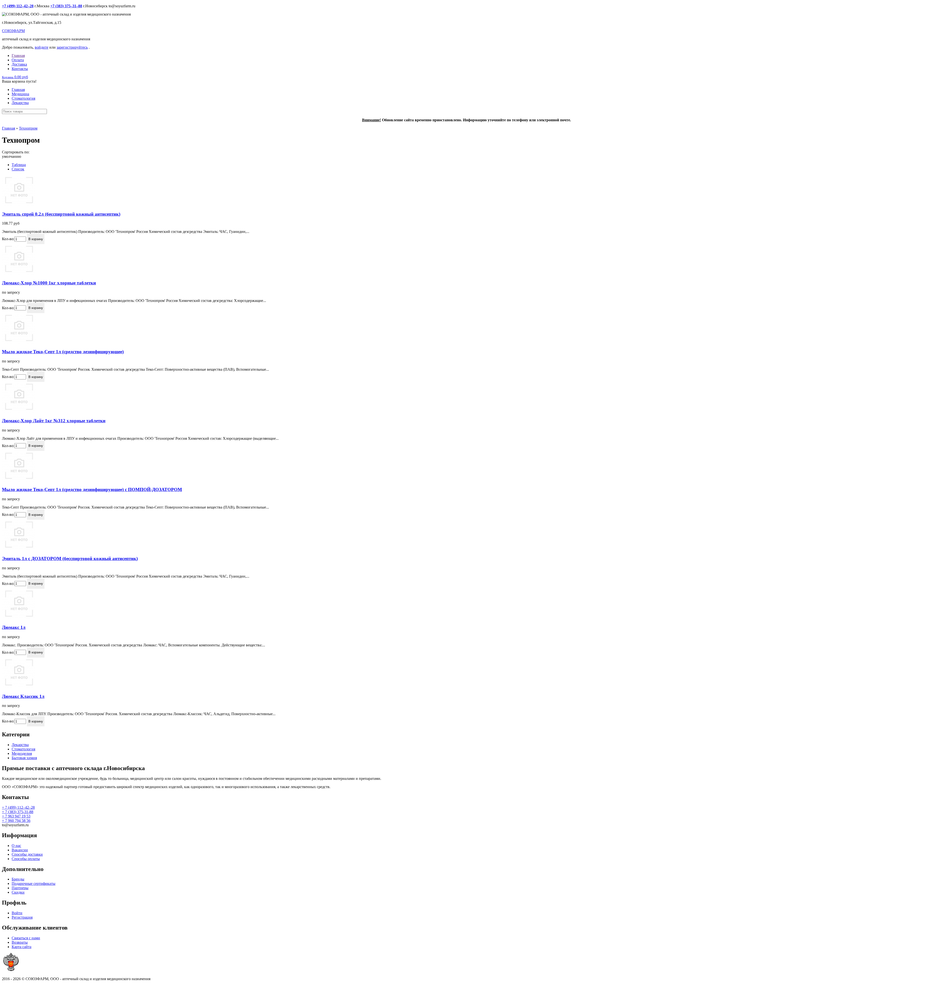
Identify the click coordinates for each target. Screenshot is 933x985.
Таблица (19, 165)
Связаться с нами (26, 938)
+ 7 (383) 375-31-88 (17, 812)
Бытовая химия (24, 758)
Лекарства (20, 103)
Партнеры (20, 888)
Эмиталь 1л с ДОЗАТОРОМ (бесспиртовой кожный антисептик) (70, 558)
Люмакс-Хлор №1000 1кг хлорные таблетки (49, 282)
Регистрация (22, 917)
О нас (16, 846)
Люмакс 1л (14, 627)
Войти (17, 913)
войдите (41, 47)
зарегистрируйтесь (72, 47)
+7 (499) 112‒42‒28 (18, 6)
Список (18, 169)
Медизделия (22, 753)
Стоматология (23, 98)
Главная (18, 55)
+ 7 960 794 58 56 (16, 820)
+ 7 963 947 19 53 (16, 816)
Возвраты (20, 942)
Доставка (19, 64)
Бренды (18, 879)
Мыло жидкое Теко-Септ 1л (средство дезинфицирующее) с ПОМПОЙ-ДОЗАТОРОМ (92, 489)
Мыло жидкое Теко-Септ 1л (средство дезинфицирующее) (63, 351)
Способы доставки (27, 854)
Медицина (20, 94)
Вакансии (20, 850)
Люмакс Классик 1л (23, 696)
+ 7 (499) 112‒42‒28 (18, 807)
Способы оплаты (26, 859)
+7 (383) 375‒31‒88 (66, 6)
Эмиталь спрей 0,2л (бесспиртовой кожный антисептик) (61, 214)
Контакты (20, 69)
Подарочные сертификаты (33, 883)
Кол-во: (8, 239)
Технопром (28, 128)
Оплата (18, 60)
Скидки (18, 892)
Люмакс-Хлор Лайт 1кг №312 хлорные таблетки (53, 420)
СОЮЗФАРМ (13, 31)
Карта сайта (21, 947)
